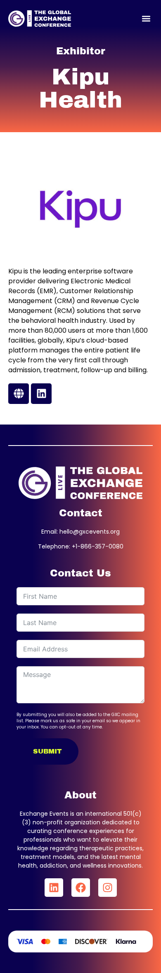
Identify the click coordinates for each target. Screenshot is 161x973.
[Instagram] (107, 887)
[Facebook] (80, 887)
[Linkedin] (54, 887)
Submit (47, 751)
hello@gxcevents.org (89, 531)
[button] (146, 19)
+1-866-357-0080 (97, 546)
